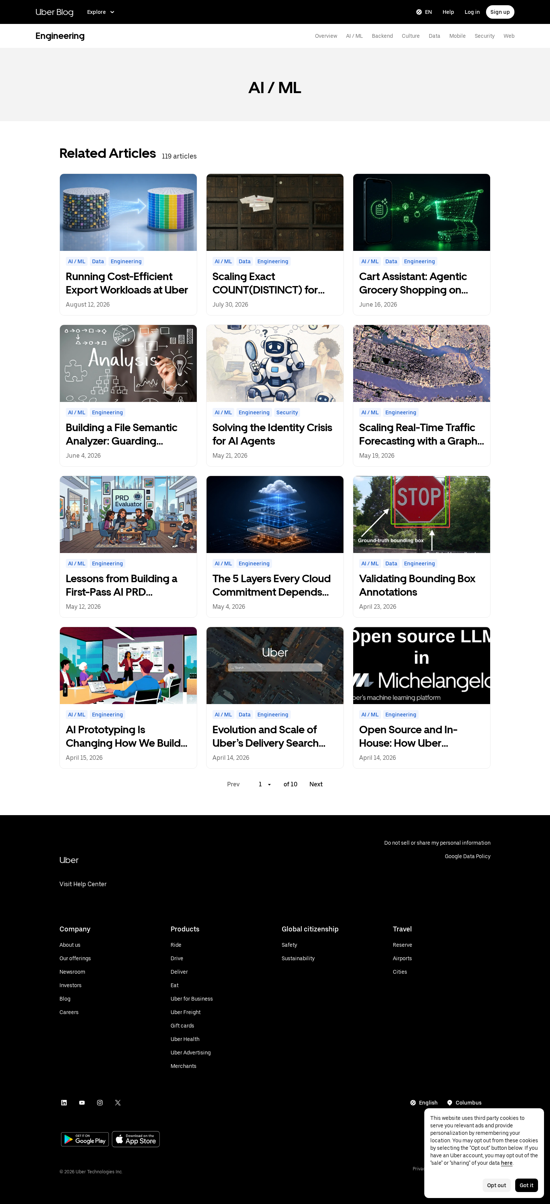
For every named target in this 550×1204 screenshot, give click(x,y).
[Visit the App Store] (136, 1140)
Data (434, 36)
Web (509, 36)
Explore (96, 12)
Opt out (496, 1185)
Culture (411, 36)
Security (485, 36)
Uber (69, 859)
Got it (527, 1185)
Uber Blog (55, 11)
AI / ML (354, 36)
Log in (472, 12)
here (507, 1163)
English (428, 1103)
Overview (326, 36)
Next (316, 784)
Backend (382, 36)
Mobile (457, 36)
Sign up (500, 12)
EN (428, 12)
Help (448, 12)
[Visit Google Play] (85, 1140)
